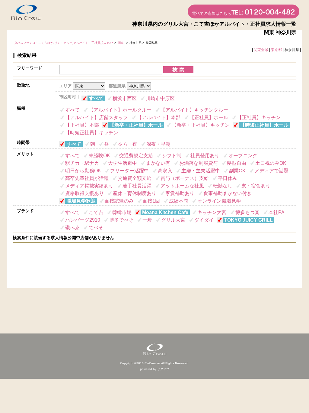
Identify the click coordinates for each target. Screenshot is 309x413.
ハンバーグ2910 (82, 220)
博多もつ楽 (247, 212)
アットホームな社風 (182, 185)
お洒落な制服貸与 (198, 163)
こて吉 (96, 212)
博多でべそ (121, 220)
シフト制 (171, 155)
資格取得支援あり (84, 193)
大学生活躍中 (122, 163)
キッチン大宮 (211, 212)
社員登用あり (204, 155)
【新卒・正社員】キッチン (201, 125)
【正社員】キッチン (259, 117)
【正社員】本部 (82, 125)
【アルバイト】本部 (158, 117)
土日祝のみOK (270, 163)
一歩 (147, 220)
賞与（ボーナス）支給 (185, 178)
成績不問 (178, 200)
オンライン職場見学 (219, 200)
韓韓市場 (122, 212)
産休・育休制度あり (134, 193)
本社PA (277, 212)
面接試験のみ (119, 200)
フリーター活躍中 (129, 170)
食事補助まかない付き (227, 193)
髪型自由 (236, 163)
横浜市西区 (125, 98)
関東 (121, 42)
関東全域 (261, 50)
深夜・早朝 (158, 144)
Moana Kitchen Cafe (165, 212)
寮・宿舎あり (255, 185)
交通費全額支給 (134, 178)
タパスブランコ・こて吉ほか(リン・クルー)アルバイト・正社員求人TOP (63, 42)
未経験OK (99, 155)
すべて (96, 98)
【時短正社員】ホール (264, 125)
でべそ (96, 227)
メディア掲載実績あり (89, 185)
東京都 (276, 50)
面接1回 (151, 200)
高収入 (165, 170)
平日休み (227, 178)
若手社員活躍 (137, 185)
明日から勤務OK (83, 170)
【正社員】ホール (209, 117)
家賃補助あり (179, 193)
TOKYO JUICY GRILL (248, 220)
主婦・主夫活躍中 (200, 170)
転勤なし (222, 185)
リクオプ (163, 369)
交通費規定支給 (136, 155)
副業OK (237, 170)
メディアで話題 (271, 170)
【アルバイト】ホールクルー (120, 109)
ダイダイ (204, 220)
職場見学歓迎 (81, 200)
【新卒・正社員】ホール (136, 125)
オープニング (242, 155)
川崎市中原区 (160, 98)
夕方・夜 (127, 144)
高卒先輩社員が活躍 (87, 178)
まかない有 (158, 163)
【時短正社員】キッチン (91, 132)
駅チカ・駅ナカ (82, 163)
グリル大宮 (173, 220)
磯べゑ (72, 227)
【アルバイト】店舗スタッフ (96, 117)
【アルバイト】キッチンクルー (194, 109)
